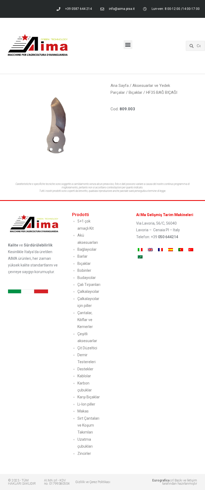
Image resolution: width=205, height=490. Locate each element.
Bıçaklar (135, 92)
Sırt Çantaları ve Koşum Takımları (88, 425)
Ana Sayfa (120, 85)
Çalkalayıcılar (88, 291)
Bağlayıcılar (87, 249)
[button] (128, 44)
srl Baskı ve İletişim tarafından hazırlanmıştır (174, 482)
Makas (83, 411)
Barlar (82, 256)
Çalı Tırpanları (88, 284)
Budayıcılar (86, 278)
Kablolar (84, 376)
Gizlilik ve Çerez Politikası (92, 482)
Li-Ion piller (86, 404)
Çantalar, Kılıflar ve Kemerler (85, 320)
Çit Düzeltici (87, 348)
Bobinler (84, 270)
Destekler (85, 369)
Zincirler (84, 453)
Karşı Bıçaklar (88, 397)
